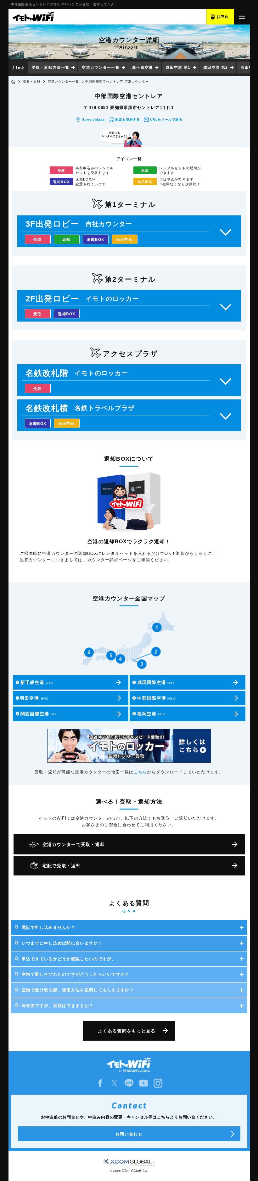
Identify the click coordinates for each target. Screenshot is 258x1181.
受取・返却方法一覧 (51, 67)
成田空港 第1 (177, 67)
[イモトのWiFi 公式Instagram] (158, 1083)
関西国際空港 (36, 713)
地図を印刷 (127, 119)
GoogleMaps (93, 119)
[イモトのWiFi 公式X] (114, 1083)
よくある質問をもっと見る (127, 1030)
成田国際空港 (153, 682)
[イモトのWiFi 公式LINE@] (129, 1083)
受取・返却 (31, 81)
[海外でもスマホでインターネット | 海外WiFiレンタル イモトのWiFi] (33, 16)
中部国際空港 (154, 698)
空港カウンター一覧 (101, 67)
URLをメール (166, 119)
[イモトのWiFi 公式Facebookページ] (100, 1083)
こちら (140, 772)
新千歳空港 (142, 67)
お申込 (222, 16)
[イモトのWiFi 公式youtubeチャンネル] (143, 1083)
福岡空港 (148, 713)
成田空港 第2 (215, 67)
